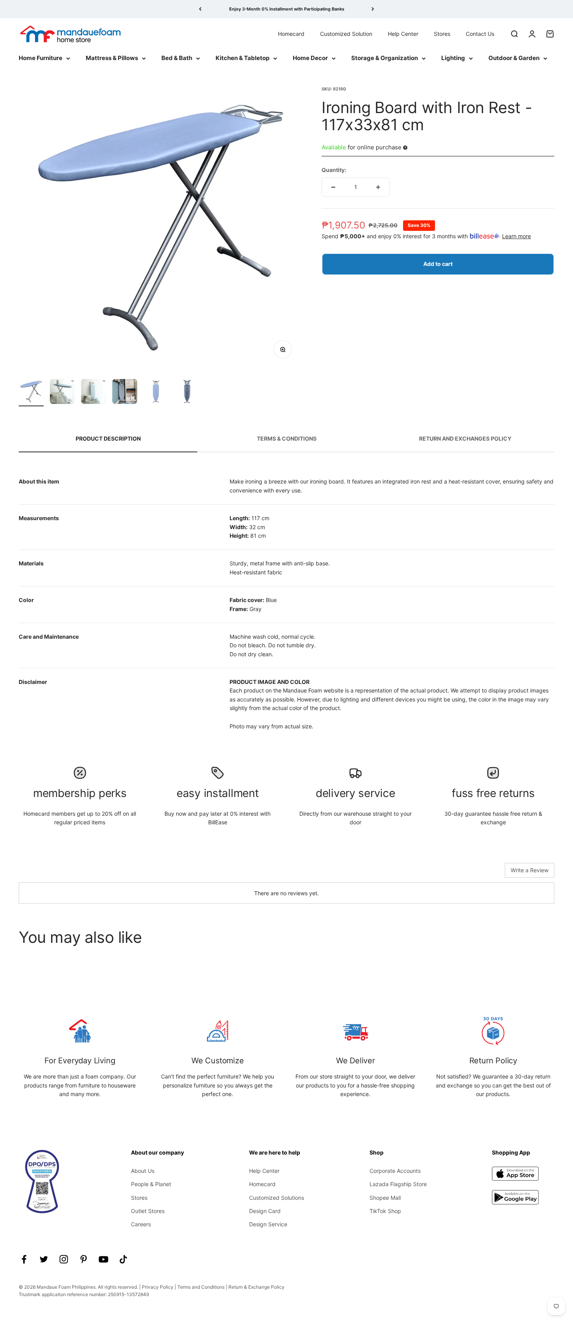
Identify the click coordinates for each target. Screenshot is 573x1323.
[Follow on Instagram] (63, 1259)
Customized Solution (346, 33)
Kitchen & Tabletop (242, 58)
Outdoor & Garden (513, 58)
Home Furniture (40, 58)
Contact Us (480, 33)
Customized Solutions (276, 1197)
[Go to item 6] (187, 392)
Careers (141, 1224)
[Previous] (200, 9)
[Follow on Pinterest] (83, 1259)
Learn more (516, 236)
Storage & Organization (384, 58)
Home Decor (310, 58)
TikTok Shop (385, 1211)
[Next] (372, 9)
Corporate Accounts (395, 1170)
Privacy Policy (157, 1287)
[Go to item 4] (124, 392)
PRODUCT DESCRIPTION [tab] (108, 438)
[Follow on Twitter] (44, 1259)
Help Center (403, 33)
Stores (442, 33)
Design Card (265, 1211)
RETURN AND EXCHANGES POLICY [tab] (465, 438)
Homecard (291, 33)
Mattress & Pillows (112, 58)
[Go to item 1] (31, 392)
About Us (142, 1170)
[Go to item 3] (93, 392)
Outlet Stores (147, 1211)
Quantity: (334, 169)
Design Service (268, 1224)
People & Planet (151, 1184)
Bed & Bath (176, 58)
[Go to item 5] (155, 392)
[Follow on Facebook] (24, 1259)
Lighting (453, 58)
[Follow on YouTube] (103, 1259)
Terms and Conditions (201, 1287)
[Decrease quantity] (333, 187)
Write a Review (529, 870)
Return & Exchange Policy (256, 1287)
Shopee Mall (385, 1197)
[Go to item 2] (62, 392)
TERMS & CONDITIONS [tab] (287, 438)
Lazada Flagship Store (398, 1184)
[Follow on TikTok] (123, 1259)
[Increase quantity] (378, 187)
